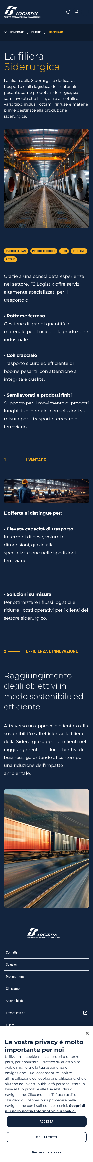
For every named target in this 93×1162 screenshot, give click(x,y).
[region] (46, 1094)
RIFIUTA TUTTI (46, 1137)
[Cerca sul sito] (68, 12)
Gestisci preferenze (46, 1152)
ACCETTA (46, 1121)
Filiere (36, 32)
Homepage (17, 32)
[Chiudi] (87, 1033)
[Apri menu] (85, 12)
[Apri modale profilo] (76, 12)
